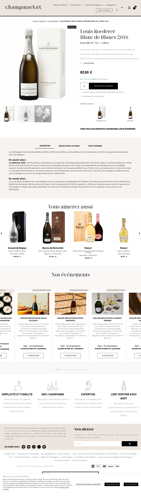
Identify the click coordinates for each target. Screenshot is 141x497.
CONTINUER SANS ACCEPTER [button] (88, 484)
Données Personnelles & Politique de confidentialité (98, 454)
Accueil (35, 21)
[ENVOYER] (129, 443)
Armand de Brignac (17, 248)
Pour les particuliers (62, 460)
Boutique (42, 21)
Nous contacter (64, 454)
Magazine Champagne (49, 457)
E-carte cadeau (66, 457)
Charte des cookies (22, 457)
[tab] (44, 145)
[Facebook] (28, 447)
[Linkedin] (44, 447)
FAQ (74, 454)
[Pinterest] (23, 447)
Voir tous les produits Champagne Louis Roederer (107, 129)
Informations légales (128, 454)
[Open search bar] (117, 9)
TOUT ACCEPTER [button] (131, 484)
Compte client (9, 454)
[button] (1, 233)
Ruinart (88, 248)
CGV (10, 457)
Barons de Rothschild (52, 248)
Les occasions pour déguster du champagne (115, 457)
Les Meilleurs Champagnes (85, 457)
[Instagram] (34, 447)
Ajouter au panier (103, 86)
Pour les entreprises (79, 460)
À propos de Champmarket (28, 454)
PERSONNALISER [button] (112, 484)
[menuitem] (123, 7)
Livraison (35, 457)
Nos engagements (48, 454)
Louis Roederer (52, 21)
